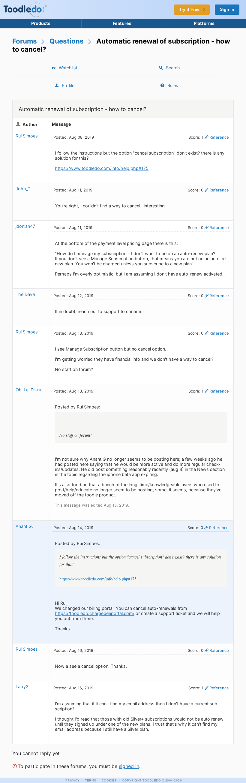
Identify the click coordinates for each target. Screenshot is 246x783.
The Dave (25, 294)
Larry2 (22, 686)
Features (122, 23)
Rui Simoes (27, 135)
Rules (172, 85)
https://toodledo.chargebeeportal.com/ (94, 613)
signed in (129, 766)
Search (173, 67)
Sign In (227, 9)
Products (40, 23)
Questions (67, 41)
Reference (219, 137)
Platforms (204, 23)
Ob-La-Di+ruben (32, 389)
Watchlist (68, 67)
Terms (90, 780)
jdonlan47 (25, 226)
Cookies (109, 780)
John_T (23, 188)
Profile (68, 85)
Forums (24, 41)
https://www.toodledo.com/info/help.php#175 (101, 168)
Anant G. (24, 526)
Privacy (72, 780)
